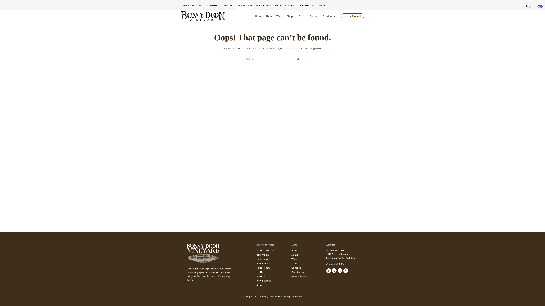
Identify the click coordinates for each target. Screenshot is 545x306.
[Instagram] (334, 270)
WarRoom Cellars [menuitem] (193, 5)
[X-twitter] (340, 270)
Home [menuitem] (258, 16)
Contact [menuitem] (314, 16)
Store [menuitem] (322, 5)
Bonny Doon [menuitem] (245, 5)
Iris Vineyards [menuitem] (307, 5)
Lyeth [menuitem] (278, 5)
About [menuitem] (269, 16)
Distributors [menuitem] (329, 16)
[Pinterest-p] (345, 270)
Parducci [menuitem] (290, 5)
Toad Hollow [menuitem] (263, 5)
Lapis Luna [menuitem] (228, 5)
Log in (529, 6)
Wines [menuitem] (279, 16)
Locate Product (352, 16)
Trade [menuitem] (302, 16)
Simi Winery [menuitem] (213, 5)
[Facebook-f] (328, 270)
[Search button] (298, 59)
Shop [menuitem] (290, 16)
